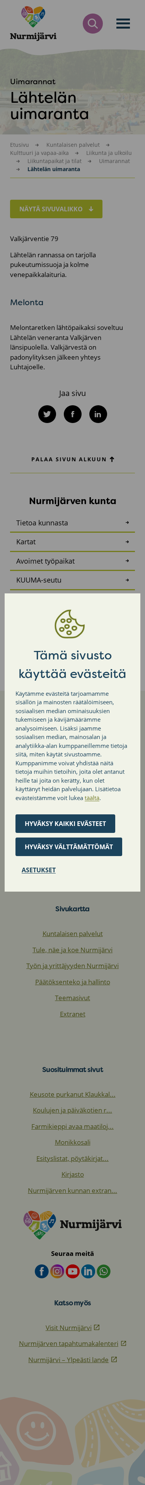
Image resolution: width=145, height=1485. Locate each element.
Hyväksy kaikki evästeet (65, 823)
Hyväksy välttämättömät (69, 847)
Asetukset (39, 870)
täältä (92, 798)
